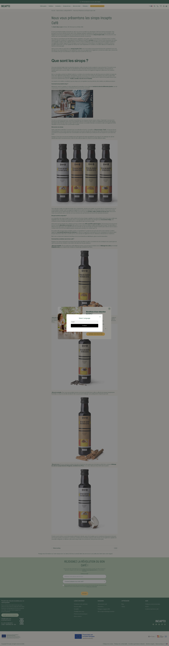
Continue (84, 325)
